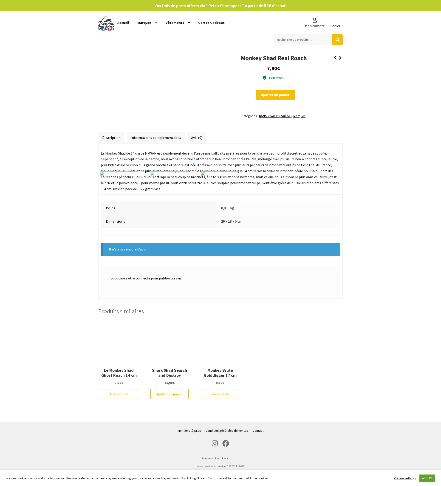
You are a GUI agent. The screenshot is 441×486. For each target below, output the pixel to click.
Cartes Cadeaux (211, 22)
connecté (143, 278)
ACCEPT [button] (427, 478)
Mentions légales (189, 430)
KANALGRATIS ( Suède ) (275, 116)
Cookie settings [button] (405, 478)
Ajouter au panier (275, 94)
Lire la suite (119, 394)
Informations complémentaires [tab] (156, 137)
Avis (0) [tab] (196, 137)
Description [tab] (111, 137)
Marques (144, 22)
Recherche (337, 39)
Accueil (123, 22)
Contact (258, 430)
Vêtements (175, 22)
